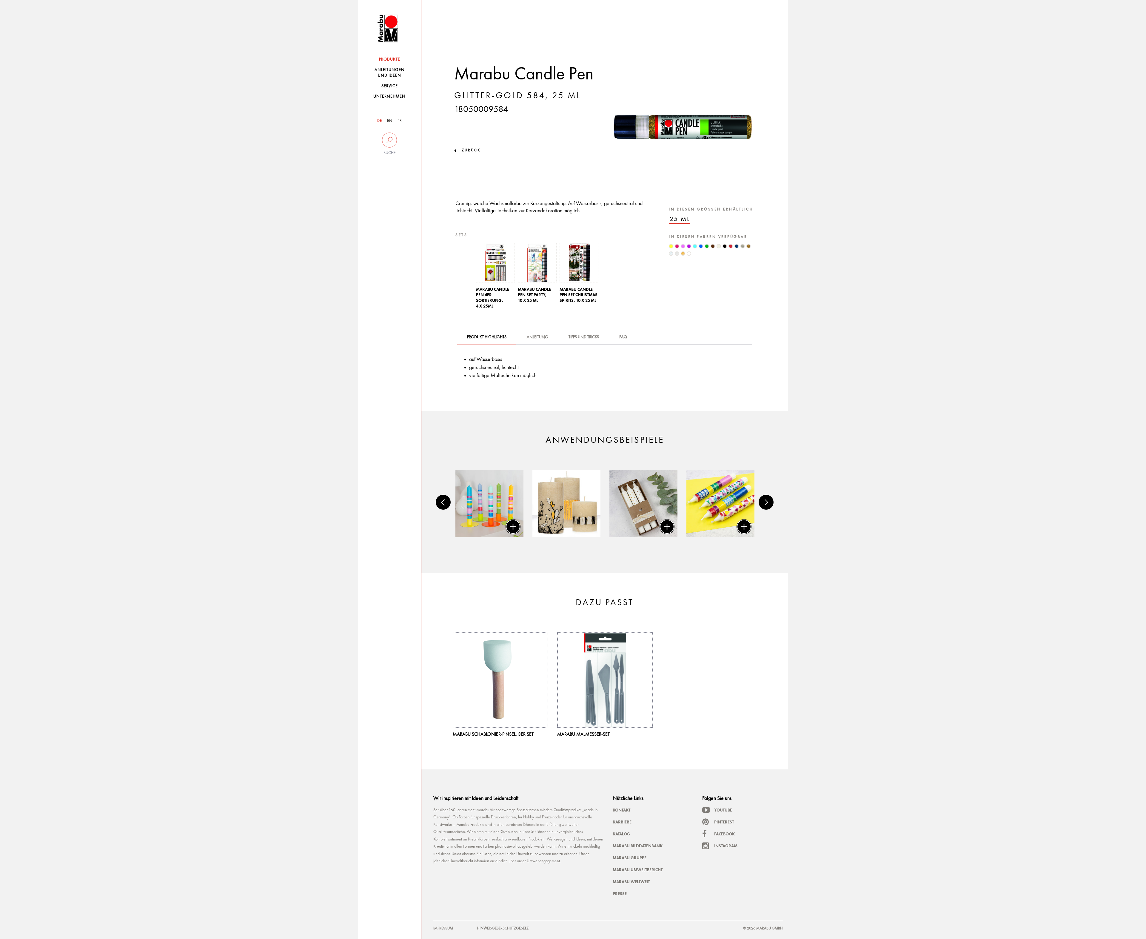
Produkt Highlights (486, 337)
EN (389, 121)
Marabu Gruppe (629, 857)
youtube (723, 810)
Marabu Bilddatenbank (638, 846)
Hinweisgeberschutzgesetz (503, 928)
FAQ (623, 337)
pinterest (724, 822)
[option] (495, 277)
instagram (725, 846)
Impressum (443, 928)
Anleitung (537, 337)
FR (400, 121)
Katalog (621, 834)
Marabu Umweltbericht (638, 869)
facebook (724, 834)
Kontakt (621, 810)
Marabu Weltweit (631, 881)
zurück (471, 150)
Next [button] (766, 502)
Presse (620, 893)
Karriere (622, 822)
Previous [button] (443, 502)
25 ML (680, 219)
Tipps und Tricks (584, 337)
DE (379, 121)
